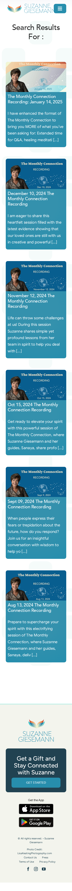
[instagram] (36, 869)
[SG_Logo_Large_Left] (31, 4)
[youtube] (44, 869)
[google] (36, 818)
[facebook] (28, 869)
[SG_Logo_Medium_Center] (36, 719)
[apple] (36, 805)
